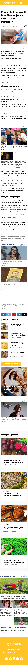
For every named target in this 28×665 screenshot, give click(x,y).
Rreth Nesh (10, 649)
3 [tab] (24, 369)
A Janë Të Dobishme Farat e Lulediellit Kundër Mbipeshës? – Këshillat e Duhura (13, 494)
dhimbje (14, 236)
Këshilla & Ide (8, 383)
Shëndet (7, 458)
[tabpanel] (14, 381)
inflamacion (21, 236)
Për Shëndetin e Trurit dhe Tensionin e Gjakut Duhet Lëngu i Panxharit (14, 461)
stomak (4, 240)
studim (7, 89)
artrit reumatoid (6, 236)
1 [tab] (22, 369)
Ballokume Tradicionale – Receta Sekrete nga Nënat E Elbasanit (18, 344)
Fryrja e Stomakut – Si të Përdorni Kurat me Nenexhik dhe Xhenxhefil (14, 561)
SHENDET (14, 238)
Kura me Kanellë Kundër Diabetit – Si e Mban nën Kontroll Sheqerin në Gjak (14, 528)
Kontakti (17, 649)
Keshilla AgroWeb (6, 238)
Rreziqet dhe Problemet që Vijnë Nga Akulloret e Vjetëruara (13, 388)
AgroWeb (3, 25)
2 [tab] (23, 369)
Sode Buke (21, 238)
